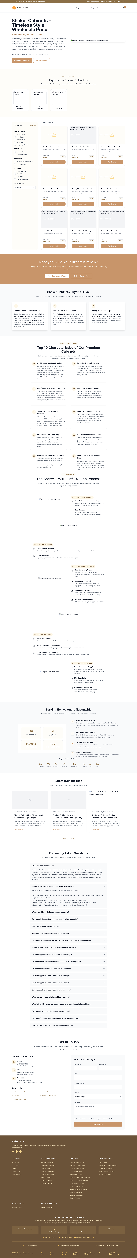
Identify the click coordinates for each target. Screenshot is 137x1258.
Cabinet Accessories (48, 1174)
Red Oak (19, 174)
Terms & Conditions (48, 1207)
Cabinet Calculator (76, 1186)
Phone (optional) (79, 1083)
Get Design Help (42, 60)
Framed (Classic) (22, 152)
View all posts (67, 838)
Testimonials (16, 1174)
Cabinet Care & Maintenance (80, 1177)
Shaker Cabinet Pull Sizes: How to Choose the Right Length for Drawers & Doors (29, 817)
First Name (77, 1064)
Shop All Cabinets (20, 60)
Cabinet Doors (46, 1168)
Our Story (15, 1165)
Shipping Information (106, 1168)
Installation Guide (76, 1171)
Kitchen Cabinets (47, 1162)
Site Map (42, 1254)
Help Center (103, 1162)
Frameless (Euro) (22, 154)
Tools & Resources (76, 1195)
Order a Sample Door (81, 276)
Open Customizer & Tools (57, 276)
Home (52, 8)
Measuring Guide (76, 1174)
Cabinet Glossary (76, 1192)
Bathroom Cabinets (48, 1165)
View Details (54, 162)
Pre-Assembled (21, 164)
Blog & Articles (75, 1198)
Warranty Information (106, 1171)
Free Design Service (77, 1183)
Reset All (33, 125)
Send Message (98, 1124)
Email (75, 1073)
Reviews (85, 8)
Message (77, 1102)
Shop (60, 8)
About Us (15, 1162)
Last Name (102, 1064)
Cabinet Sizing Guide (77, 1168)
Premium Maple (21, 171)
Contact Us (16, 1171)
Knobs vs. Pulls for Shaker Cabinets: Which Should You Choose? (104, 817)
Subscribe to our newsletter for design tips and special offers (95, 1119)
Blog (92, 8)
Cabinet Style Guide (77, 1162)
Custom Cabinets (47, 1180)
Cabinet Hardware (47, 1171)
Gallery (76, 8)
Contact (100, 8)
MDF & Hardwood (22, 179)
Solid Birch (20, 176)
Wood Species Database (78, 1189)
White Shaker (21, 134)
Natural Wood (21, 139)
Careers (14, 1168)
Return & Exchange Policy (108, 1165)
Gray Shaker (20, 142)
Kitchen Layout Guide (77, 1165)
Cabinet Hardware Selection (80, 1180)
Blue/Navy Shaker (22, 145)
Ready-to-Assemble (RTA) (25, 161)
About (69, 8)
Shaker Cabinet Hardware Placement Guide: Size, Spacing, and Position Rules (67, 817)
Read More (17, 829)
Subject (76, 1092)
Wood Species (46, 1177)
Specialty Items (46, 1183)
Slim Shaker (20, 137)
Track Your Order (105, 1174)
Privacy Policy (17, 1207)
